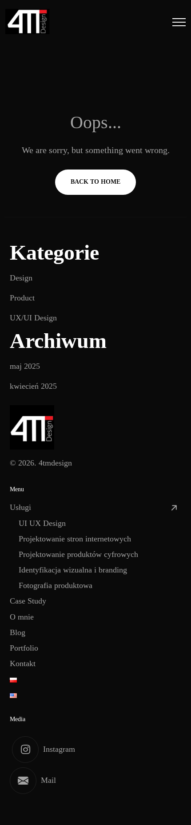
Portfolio (24, 647)
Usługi (20, 507)
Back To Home (95, 181)
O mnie (22, 616)
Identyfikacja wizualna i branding (73, 569)
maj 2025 (25, 366)
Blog (17, 632)
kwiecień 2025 (33, 386)
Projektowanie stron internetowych (75, 538)
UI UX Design (42, 523)
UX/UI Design (33, 317)
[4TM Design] (27, 21)
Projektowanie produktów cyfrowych (78, 554)
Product (22, 297)
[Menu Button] (179, 23)
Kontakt (23, 663)
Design (21, 277)
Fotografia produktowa (55, 585)
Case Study (28, 600)
